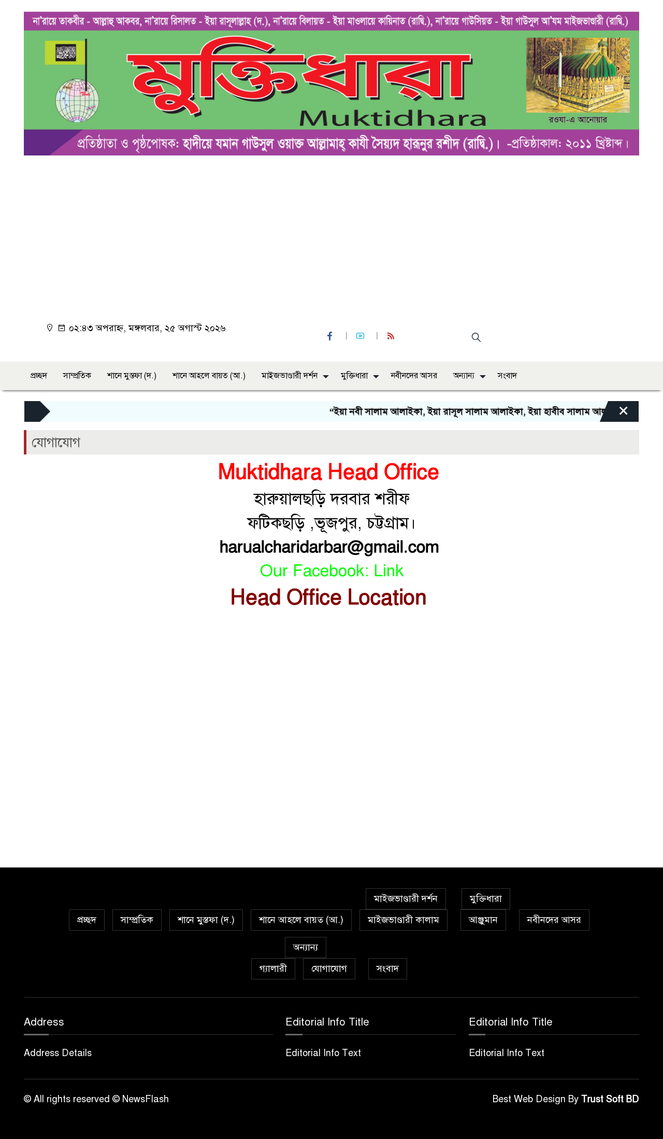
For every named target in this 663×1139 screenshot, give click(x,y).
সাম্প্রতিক (77, 376)
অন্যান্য (463, 376)
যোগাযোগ (329, 968)
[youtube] (361, 336)
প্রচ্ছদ (39, 376)
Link (388, 570)
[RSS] (392, 336)
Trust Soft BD (610, 1099)
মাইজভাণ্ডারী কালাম (403, 920)
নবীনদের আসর (414, 376)
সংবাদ (507, 376)
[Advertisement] (334, 233)
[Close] (614, 414)
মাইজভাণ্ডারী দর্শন (290, 376)
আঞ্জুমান (483, 920)
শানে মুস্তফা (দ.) (131, 376)
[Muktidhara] (331, 81)
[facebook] (331, 336)
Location (390, 597)
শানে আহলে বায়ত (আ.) (209, 376)
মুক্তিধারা (354, 376)
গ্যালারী (273, 968)
